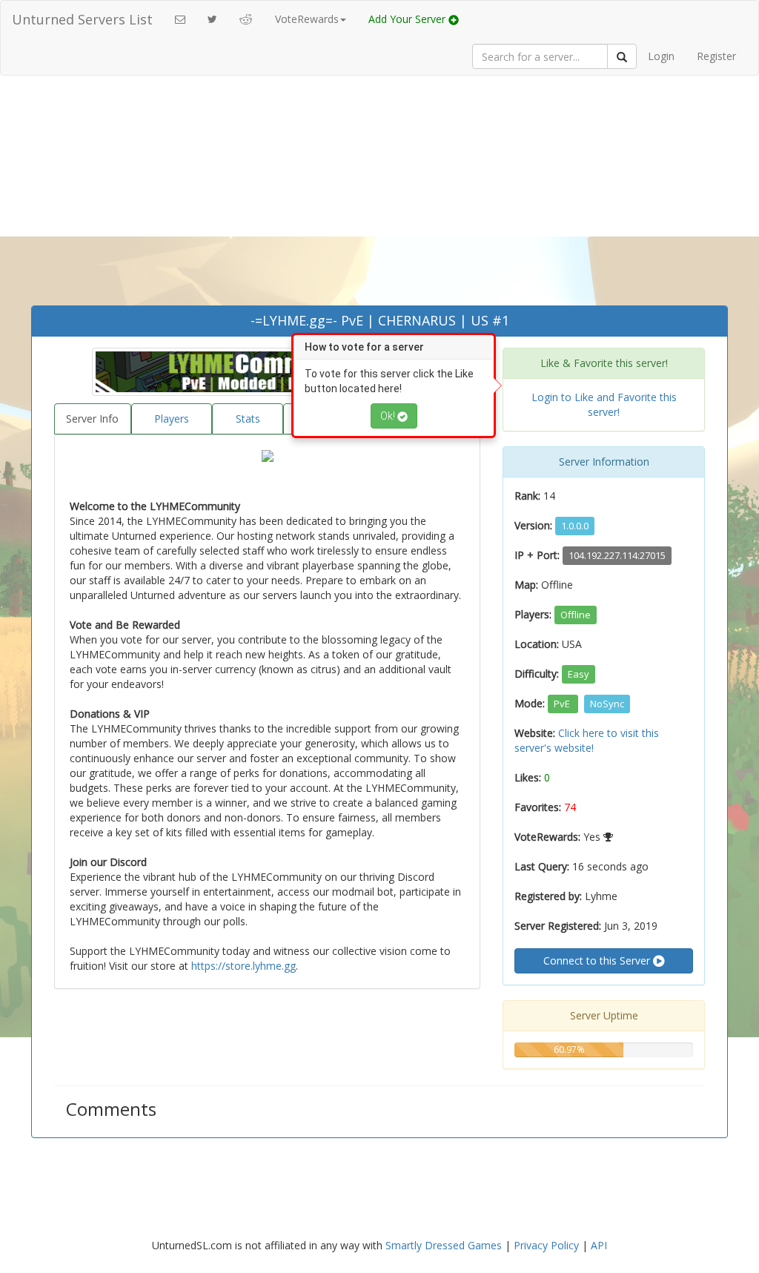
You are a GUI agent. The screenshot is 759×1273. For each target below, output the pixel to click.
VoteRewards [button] (307, 19)
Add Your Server (408, 19)
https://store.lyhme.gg (243, 966)
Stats (248, 418)
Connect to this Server (598, 960)
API (599, 1245)
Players (171, 418)
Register (716, 56)
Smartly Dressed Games (443, 1245)
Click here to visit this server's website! (586, 740)
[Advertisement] (379, 194)
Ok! (388, 416)
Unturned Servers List (82, 19)
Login (661, 56)
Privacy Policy (546, 1245)
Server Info (92, 418)
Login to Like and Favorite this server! (604, 404)
